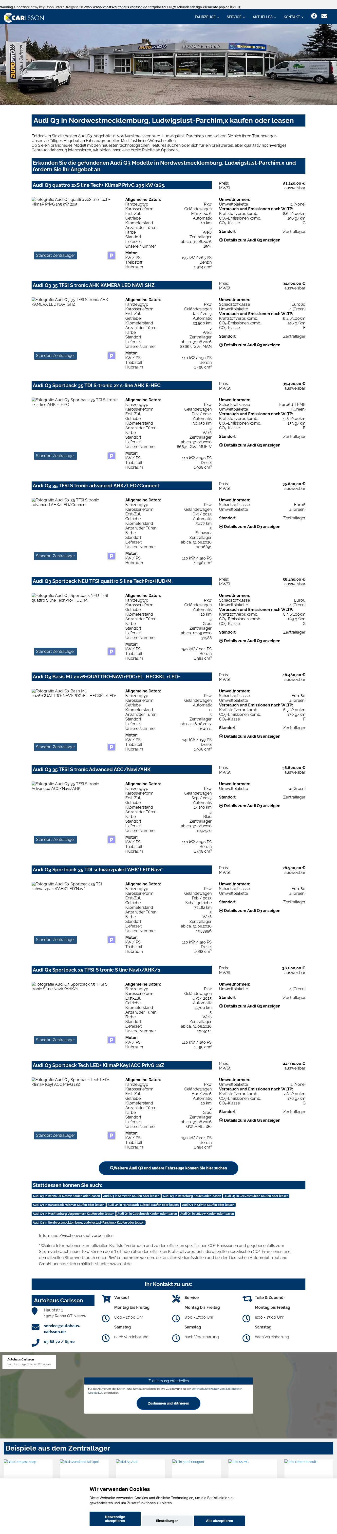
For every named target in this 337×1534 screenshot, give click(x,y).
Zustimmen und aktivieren (168, 1403)
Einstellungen (167, 1521)
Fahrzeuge (205, 17)
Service (234, 17)
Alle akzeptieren (219, 1521)
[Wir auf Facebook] (314, 16)
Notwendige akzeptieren (115, 1519)
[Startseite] (24, 17)
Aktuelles (263, 17)
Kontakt (292, 17)
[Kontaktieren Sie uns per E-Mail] (324, 16)
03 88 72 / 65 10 (59, 1341)
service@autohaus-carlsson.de (62, 1329)
